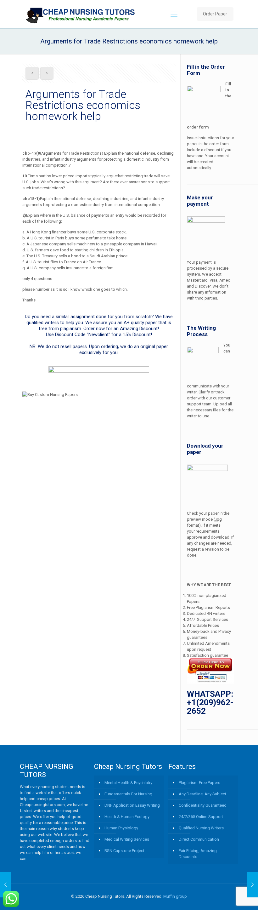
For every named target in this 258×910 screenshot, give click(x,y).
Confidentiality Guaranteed (203, 805)
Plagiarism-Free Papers (199, 782)
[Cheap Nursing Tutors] (81, 14)
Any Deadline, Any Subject (202, 794)
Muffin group (175, 896)
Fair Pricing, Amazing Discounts (198, 853)
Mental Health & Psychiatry (128, 782)
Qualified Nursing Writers (201, 828)
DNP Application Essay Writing (132, 805)
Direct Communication (199, 839)
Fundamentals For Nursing (128, 794)
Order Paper (215, 13)
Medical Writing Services (126, 839)
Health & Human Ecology (126, 816)
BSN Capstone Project (124, 850)
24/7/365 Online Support (201, 816)
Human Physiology (121, 828)
